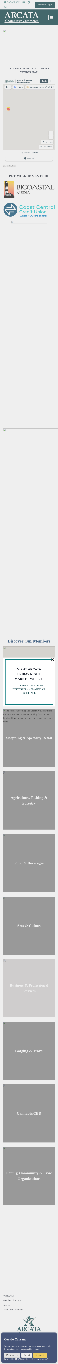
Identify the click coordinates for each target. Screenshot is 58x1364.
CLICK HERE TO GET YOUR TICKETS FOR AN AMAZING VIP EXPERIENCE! (29, 689)
